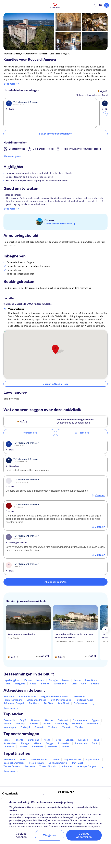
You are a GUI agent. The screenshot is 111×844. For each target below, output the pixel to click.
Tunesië (66, 727)
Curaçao (35, 720)
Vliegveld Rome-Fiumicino (54, 696)
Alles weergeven (12, 156)
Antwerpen (81, 743)
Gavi (83, 683)
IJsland (47, 723)
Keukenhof (9, 759)
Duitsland (63, 720)
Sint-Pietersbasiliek (61, 699)
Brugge (49, 743)
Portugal (25, 727)
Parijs (58, 739)
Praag (96, 739)
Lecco (77, 680)
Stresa (49, 220)
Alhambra (67, 766)
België (23, 720)
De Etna (48, 703)
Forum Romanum (12, 699)
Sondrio (45, 683)
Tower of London (48, 766)
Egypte (95, 720)
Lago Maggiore (11, 680)
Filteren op (83, 432)
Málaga (25, 743)
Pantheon (34, 703)
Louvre (55, 759)
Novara (40, 680)
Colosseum (79, 696)
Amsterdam (9, 743)
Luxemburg (61, 723)
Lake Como (91, 680)
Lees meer (9, 84)
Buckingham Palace (14, 762)
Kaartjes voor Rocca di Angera (56, 54)
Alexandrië (60, 683)
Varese (28, 680)
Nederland (92, 723)
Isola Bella (8, 696)
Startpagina (9, 54)
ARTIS (23, 759)
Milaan (7, 683)
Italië (18, 54)
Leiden (65, 746)
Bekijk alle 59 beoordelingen (55, 133)
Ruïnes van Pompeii (13, 703)
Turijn (74, 683)
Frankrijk (20, 723)
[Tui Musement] (55, 5)
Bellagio (53, 680)
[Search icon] (95, 5)
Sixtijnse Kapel (85, 699)
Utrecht (23, 746)
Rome (6, 739)
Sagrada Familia (72, 759)
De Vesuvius (80, 703)
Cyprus (49, 720)
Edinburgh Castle (58, 762)
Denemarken (80, 720)
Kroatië (34, 723)
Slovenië (39, 727)
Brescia (95, 683)
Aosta (33, 683)
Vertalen (100, 495)
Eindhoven (37, 746)
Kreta (47, 739)
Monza (65, 680)
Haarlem (52, 746)
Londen (70, 739)
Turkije (79, 727)
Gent (94, 743)
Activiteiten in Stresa (31, 54)
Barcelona (33, 739)
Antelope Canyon (86, 766)
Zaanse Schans (11, 766)
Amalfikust (63, 703)
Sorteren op (30, 432)
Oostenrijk (9, 720)
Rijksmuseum (93, 759)
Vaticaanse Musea (36, 699)
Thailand (53, 727)
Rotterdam (64, 743)
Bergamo (20, 683)
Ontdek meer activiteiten (58, 223)
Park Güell (77, 762)
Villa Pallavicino (27, 696)
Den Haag (8, 746)
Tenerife (18, 739)
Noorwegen (9, 727)
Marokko (77, 723)
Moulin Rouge (36, 762)
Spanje (7, 723)
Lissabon (83, 739)
